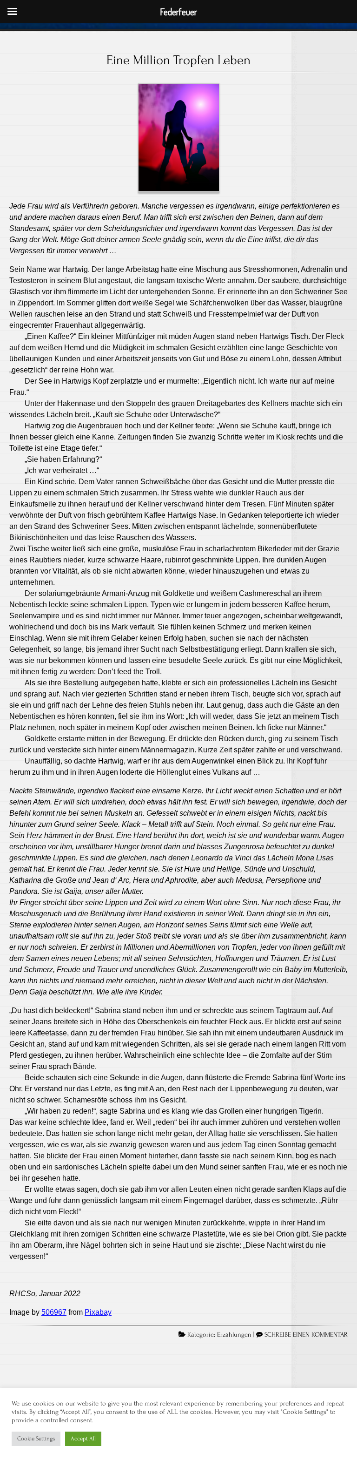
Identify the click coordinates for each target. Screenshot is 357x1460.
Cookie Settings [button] (36, 1438)
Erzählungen (234, 1334)
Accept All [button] (83, 1438)
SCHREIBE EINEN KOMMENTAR (306, 1334)
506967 (53, 1312)
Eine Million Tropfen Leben (178, 60)
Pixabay (98, 1312)
